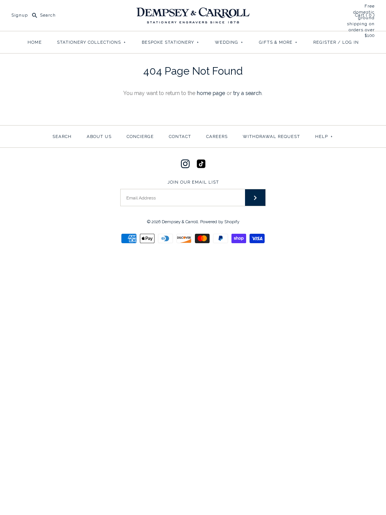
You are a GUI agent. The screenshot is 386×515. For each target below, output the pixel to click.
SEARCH (62, 136)
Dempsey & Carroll (180, 221)
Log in (350, 42)
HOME (35, 42)
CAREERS (217, 136)
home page (211, 93)
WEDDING (229, 42)
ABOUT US (99, 136)
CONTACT (180, 136)
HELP (324, 136)
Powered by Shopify (219, 221)
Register (324, 42)
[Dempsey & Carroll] (193, 12)
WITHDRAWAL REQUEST (271, 136)
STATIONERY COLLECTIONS (91, 42)
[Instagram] (185, 163)
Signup (19, 15)
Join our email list (193, 182)
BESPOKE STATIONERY (170, 42)
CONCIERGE (140, 136)
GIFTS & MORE (278, 42)
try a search (247, 93)
